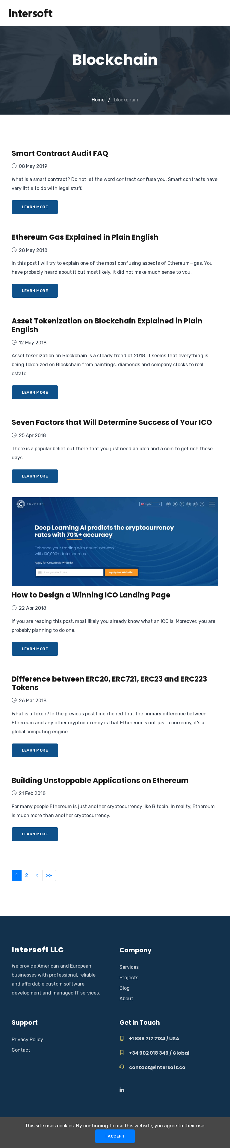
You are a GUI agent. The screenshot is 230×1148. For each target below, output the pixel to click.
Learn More (35, 207)
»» (49, 875)
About (126, 998)
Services (129, 967)
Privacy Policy (27, 1039)
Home (98, 100)
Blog (124, 988)
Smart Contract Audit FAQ (60, 153)
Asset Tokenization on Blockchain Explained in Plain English (107, 325)
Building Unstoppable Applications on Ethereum (100, 780)
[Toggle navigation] (217, 13)
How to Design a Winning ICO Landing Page (91, 595)
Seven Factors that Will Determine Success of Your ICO (112, 422)
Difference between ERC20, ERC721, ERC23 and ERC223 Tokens (109, 683)
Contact (21, 1050)
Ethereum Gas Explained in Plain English (85, 237)
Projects (128, 977)
